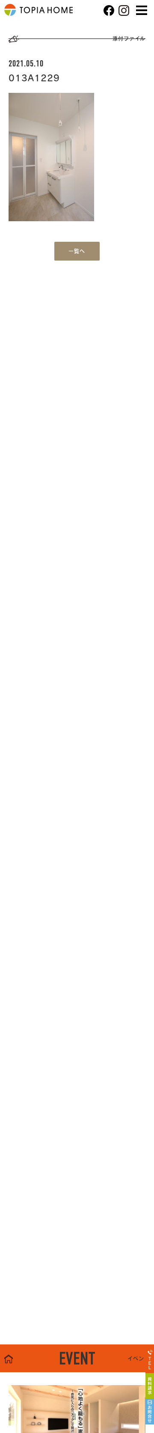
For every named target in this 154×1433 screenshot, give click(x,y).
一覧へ (76, 251)
